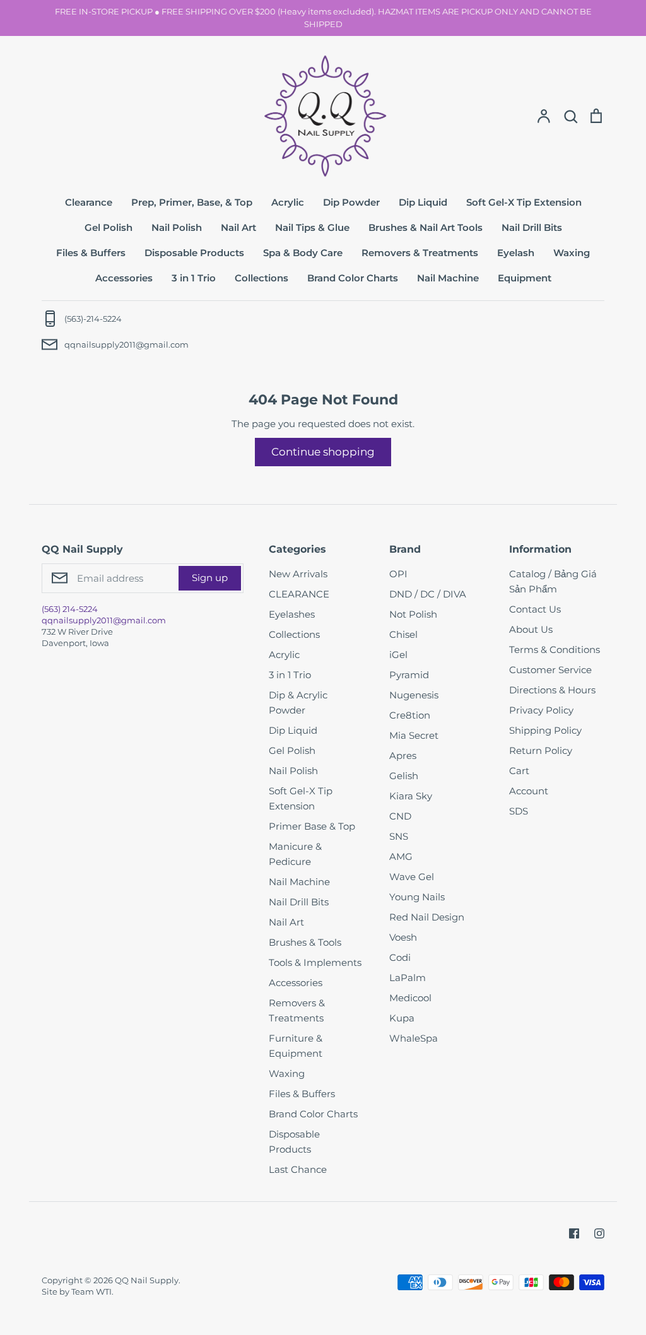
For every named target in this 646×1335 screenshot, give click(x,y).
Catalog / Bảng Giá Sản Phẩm (553, 581)
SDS (518, 811)
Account (528, 791)
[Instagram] (599, 1233)
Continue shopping (323, 451)
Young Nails (417, 897)
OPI (398, 574)
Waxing (571, 253)
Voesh (403, 937)
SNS (398, 836)
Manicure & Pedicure (295, 853)
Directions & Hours (552, 690)
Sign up (210, 578)
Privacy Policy (541, 710)
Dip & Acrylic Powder (298, 702)
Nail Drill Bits (532, 227)
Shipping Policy (545, 730)
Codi (400, 957)
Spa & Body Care (303, 253)
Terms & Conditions (554, 650)
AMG (401, 856)
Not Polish (413, 614)
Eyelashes (292, 614)
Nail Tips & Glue (312, 227)
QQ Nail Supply (147, 1280)
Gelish (403, 776)
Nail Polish (176, 227)
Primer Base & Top (312, 826)
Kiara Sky (410, 796)
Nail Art (238, 227)
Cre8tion (409, 715)
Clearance (88, 202)
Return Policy (540, 750)
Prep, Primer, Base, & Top (191, 202)
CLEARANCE (299, 594)
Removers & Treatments (419, 253)
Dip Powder (351, 202)
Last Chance (298, 1169)
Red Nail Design (426, 917)
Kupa (401, 1018)
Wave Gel (411, 877)
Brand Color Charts (352, 278)
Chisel (403, 634)
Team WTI (91, 1291)
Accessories (124, 278)
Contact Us (535, 609)
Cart (519, 771)
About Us (531, 629)
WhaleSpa (413, 1038)
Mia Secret (413, 735)
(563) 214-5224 (70, 609)
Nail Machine (448, 278)
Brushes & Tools (305, 942)
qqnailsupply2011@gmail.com (104, 620)
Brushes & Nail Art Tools (425, 227)
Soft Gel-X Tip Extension (524, 202)
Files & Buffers (91, 253)
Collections (261, 278)
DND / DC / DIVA (427, 594)
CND (400, 816)
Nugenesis (413, 695)
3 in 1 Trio (194, 278)
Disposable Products (194, 253)
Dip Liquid (423, 202)
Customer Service (550, 670)
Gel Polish (108, 227)
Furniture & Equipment (295, 1045)
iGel (398, 655)
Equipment (524, 278)
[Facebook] (574, 1233)
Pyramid (409, 675)
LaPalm (407, 978)
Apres (402, 756)
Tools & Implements (315, 962)
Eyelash (515, 253)
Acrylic (287, 202)
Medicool (410, 998)
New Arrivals (298, 574)
